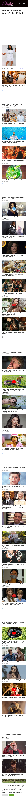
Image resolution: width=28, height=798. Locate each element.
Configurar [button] (5, 794)
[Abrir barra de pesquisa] (20, 3)
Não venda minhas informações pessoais (12, 792)
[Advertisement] (14, 31)
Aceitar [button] (11, 794)
